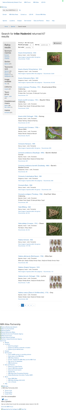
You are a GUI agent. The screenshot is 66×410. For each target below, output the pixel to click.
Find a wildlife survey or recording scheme (19, 354)
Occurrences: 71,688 (24, 282)
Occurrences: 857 (23, 161)
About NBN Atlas (12, 378)
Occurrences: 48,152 (24, 213)
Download (58, 43)
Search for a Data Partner (15, 366)
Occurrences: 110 (48, 271)
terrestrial (7, 112)
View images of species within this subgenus (30, 73)
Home (6, 26)
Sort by (37, 44)
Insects (7, 89)
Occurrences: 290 (46, 189)
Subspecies (8, 76)
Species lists (11, 371)
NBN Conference (12, 363)
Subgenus (7, 74)
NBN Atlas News (13, 14)
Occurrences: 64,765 (24, 123)
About (47, 20)
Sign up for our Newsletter (15, 361)
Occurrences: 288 (23, 299)
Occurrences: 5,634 (48, 73)
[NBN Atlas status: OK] (62, 1)
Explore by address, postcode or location (19, 347)
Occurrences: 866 (23, 262)
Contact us (23, 14)
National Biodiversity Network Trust (12, 2)
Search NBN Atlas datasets (15, 368)
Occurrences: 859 (46, 148)
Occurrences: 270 (23, 95)
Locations (12, 20)
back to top (3, 341)
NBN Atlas (36, 2)
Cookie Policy (8, 394)
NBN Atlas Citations (13, 358)
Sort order (21, 47)
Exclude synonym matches (7, 56)
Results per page (23, 44)
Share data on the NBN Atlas (16, 356)
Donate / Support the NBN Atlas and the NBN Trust (22, 359)
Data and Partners (39, 20)
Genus (7, 73)
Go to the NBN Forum (7, 406)
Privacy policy (8, 392)
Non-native (8, 107)
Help (53, 20)
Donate (5, 14)
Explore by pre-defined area (15, 349)
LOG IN (43, 2)
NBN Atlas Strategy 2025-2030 (16, 380)
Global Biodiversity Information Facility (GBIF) (20, 375)
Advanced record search (14, 370)
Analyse (19, 20)
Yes (6, 84)
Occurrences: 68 (22, 172)
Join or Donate (12, 382)
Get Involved (27, 20)
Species (5, 20)
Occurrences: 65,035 (49, 82)
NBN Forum (27, 2)
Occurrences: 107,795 (24, 246)
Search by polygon (13, 346)
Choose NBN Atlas (41, 14)
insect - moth (8, 96)
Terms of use (8, 390)
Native (6, 105)
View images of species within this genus (29, 57)
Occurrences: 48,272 (24, 135)
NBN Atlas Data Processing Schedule (18, 373)
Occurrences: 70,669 (24, 59)
